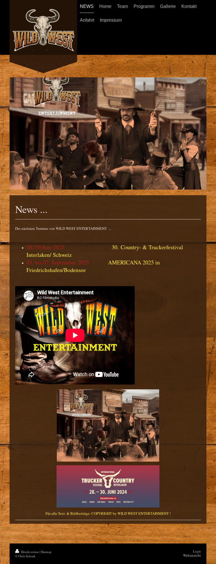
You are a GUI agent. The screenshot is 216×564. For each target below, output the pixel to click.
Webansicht (192, 555)
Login (197, 551)
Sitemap (46, 552)
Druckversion (30, 552)
